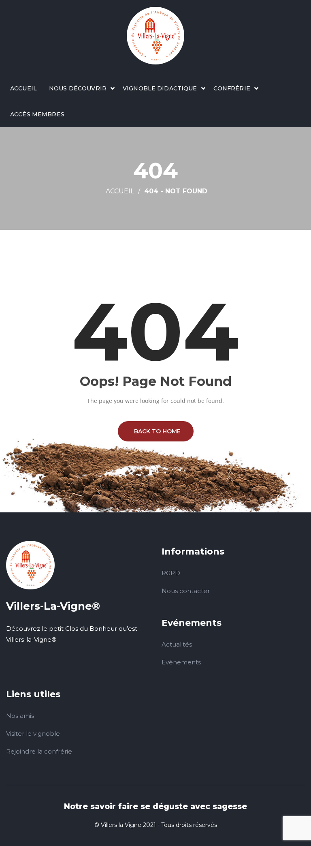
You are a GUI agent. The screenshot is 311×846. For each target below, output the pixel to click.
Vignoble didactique (160, 88)
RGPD (171, 573)
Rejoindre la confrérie (39, 751)
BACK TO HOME (156, 431)
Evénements (181, 662)
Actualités (177, 644)
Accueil (23, 88)
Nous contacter (186, 591)
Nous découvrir (78, 88)
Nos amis (20, 716)
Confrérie (231, 88)
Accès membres (37, 114)
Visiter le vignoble (33, 733)
